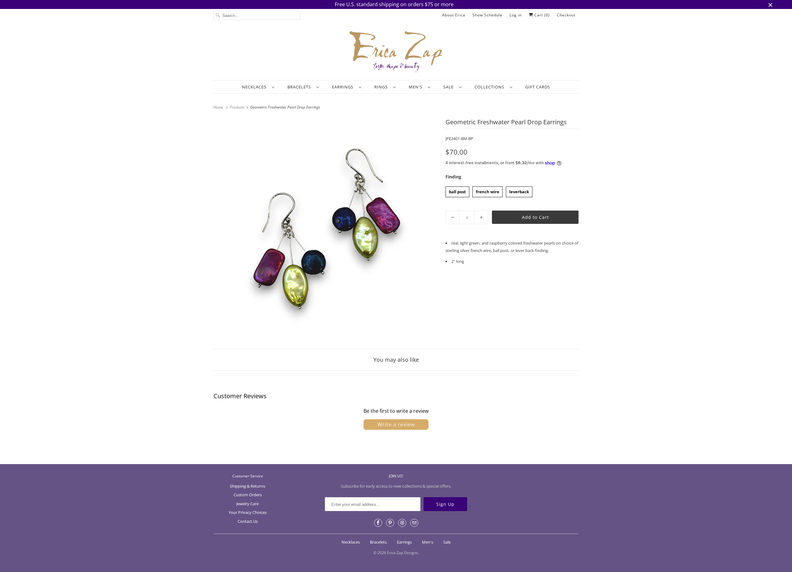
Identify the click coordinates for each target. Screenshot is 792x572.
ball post (457, 190)
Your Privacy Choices (248, 512)
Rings (382, 87)
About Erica (453, 15)
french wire (488, 190)
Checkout (566, 15)
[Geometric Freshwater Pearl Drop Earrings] (326, 229)
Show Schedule (487, 15)
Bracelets (300, 87)
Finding (453, 177)
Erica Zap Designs (402, 552)
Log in (516, 15)
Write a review (396, 424)
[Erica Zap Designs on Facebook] (378, 523)
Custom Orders (248, 494)
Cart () (541, 15)
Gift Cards (537, 87)
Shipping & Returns (247, 486)
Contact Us (248, 521)
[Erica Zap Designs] (396, 52)
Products (237, 107)
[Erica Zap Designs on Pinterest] (390, 523)
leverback (519, 190)
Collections (491, 87)
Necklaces (255, 87)
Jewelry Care (247, 503)
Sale (449, 87)
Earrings (344, 87)
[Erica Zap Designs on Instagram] (402, 523)
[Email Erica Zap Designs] (414, 523)
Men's (417, 87)
